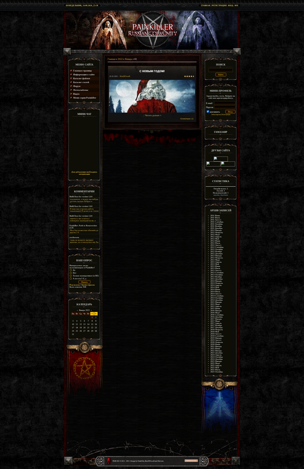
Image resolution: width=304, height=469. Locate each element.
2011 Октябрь (216, 224)
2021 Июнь (215, 348)
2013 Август (215, 270)
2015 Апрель (216, 306)
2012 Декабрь (216, 253)
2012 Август (215, 245)
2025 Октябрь (216, 372)
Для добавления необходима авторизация (84, 173)
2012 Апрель (216, 237)
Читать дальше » (153, 115)
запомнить (215, 111)
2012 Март (215, 234)
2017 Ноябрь (216, 325)
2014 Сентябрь (217, 296)
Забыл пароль (216, 114)
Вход (230, 5)
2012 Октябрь (216, 249)
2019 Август (215, 340)
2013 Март (215, 260)
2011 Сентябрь (216, 222)
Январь (128, 59)
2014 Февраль (216, 283)
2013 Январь (216, 256)
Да (74, 270)
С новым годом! (152, 71)
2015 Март (215, 304)
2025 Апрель (216, 365)
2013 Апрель (216, 262)
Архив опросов (88, 285)
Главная (205, 5)
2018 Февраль (216, 329)
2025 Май (214, 367)
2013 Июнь (215, 266)
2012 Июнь (215, 241)
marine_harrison (221, 195)
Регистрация (219, 5)
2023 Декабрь (216, 353)
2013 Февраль (216, 258)
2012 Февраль (216, 232)
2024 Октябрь (216, 357)
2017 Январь (216, 319)
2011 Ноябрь (216, 226)
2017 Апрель (216, 323)
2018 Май (214, 332)
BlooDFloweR (125, 76)
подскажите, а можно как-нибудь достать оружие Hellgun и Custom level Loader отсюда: (84, 201)
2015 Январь (216, 302)
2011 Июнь (215, 215)
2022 (120, 59)
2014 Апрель (216, 285)
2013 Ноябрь (216, 277)
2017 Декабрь (216, 327)
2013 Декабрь (216, 279)
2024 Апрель (216, 355)
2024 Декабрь (216, 359)
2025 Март (215, 363)
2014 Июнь (215, 289)
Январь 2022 (84, 310)
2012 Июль (215, 243)
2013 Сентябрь (217, 272)
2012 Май (214, 239)
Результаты (74, 285)
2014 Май (214, 287)
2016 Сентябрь (217, 315)
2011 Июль (215, 218)
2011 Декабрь (216, 228)
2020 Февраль (216, 342)
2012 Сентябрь (217, 247)
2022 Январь (216, 351)
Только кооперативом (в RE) (86, 276)
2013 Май (214, 264)
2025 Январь (216, 361)
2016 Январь (216, 310)
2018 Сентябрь (217, 336)
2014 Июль (215, 291)
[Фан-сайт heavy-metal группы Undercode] (221, 161)
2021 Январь (216, 346)
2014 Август (215, 294)
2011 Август (215, 220)
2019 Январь (216, 338)
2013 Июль (215, 268)
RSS (236, 5)
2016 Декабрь (216, 317)
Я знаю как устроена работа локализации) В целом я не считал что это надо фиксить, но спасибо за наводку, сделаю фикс (84, 212)
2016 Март (215, 313)
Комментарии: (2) (186, 119)
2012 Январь (216, 230)
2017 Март (215, 321)
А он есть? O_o (79, 278)
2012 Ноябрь (216, 251)
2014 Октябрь (216, 298)
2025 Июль (215, 370)
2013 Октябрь (216, 275)
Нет (74, 273)
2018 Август (215, 334)
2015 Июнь (215, 308)
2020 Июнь (215, 344)
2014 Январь (216, 281)
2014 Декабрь (216, 300)
